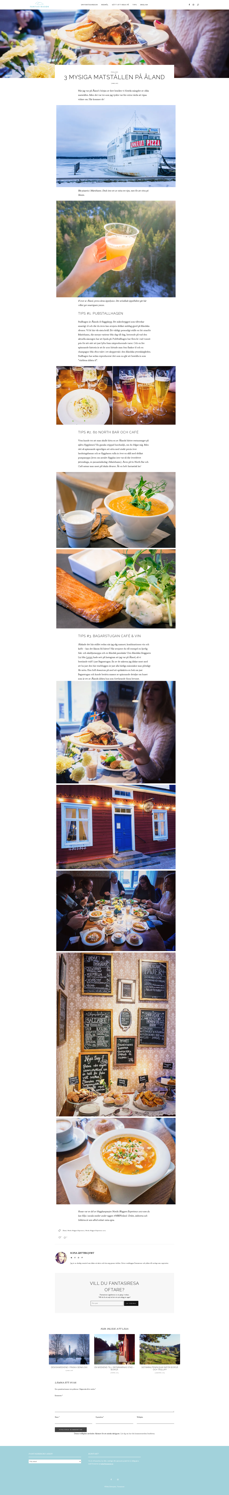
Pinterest (82, 1257)
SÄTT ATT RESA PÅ (120, 5)
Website (71, 1257)
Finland (114, 72)
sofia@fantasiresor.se (107, 1464)
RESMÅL (104, 5)
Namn (57, 1417)
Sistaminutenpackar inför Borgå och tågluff (159, 1368)
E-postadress (100, 1417)
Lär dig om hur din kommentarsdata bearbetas (137, 1433)
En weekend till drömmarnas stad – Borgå (114, 1368)
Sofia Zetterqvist (82, 1253)
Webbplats (140, 1417)
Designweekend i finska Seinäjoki (69, 1367)
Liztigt (89, 657)
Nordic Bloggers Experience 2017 (95, 1230)
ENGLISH (144, 5)
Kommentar (59, 1396)
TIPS (135, 5)
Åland (65, 1230)
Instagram (193, 5)
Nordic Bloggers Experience (76, 1230)
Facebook (189, 5)
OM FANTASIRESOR (89, 5)
